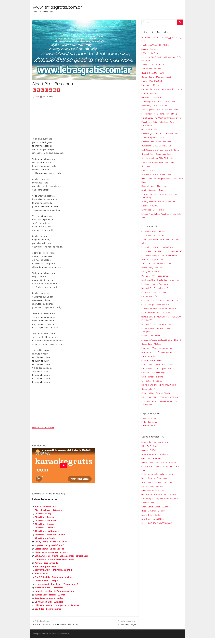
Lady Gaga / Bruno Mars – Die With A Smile (160, 150)
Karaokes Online (148, 419)
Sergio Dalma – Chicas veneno (49, 549)
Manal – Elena (41, 573)
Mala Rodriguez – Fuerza (47, 566)
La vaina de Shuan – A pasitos (49, 602)
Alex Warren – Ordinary (151, 69)
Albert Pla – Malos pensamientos (51, 534)
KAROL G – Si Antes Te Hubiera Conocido (159, 162)
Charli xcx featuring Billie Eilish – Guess (158, 158)
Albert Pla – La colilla (45, 527)
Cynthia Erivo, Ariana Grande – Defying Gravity (161, 89)
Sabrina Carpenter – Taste (152, 137)
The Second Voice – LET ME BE (155, 45)
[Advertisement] (84, 117)
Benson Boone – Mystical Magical (156, 77)
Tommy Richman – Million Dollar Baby (158, 202)
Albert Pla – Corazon (44, 517)
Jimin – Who (146, 166)
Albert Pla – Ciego (43, 513)
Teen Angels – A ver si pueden (49, 598)
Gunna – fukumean (149, 129)
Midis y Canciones (149, 422)
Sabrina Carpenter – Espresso (154, 190)
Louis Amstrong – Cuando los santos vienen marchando (61, 556)
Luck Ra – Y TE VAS (149, 206)
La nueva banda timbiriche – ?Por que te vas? (56, 584)
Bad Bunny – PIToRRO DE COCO (155, 106)
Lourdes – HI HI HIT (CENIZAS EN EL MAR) (54, 559)
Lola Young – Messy (150, 85)
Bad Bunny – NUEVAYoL (152, 97)
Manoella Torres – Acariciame (49, 588)
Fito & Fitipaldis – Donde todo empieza (53, 577)
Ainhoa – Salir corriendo (46, 563)
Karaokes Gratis (148, 425)
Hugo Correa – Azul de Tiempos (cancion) (54, 591)
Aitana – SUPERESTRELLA (152, 65)
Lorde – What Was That (151, 81)
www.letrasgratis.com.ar (57, 7)
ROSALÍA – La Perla (149, 53)
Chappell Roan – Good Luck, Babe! (156, 142)
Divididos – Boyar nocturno (48, 609)
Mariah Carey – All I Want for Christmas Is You (161, 118)
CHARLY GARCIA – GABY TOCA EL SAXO (53, 570)
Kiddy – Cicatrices (149, 93)
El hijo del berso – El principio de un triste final (57, 605)
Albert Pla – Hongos (44, 524)
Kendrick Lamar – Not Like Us (154, 186)
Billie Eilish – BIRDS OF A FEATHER (156, 146)
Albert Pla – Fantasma (45, 520)
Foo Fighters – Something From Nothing (159, 114)
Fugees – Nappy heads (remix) (49, 545)
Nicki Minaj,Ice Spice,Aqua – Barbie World (159, 133)
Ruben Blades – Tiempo (46, 580)
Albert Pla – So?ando (45, 538)
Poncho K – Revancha (45, 506)
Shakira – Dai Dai (148, 49)
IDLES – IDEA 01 (148, 170)
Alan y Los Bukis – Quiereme (48, 510)
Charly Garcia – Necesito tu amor (51, 542)
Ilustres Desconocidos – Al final (50, 595)
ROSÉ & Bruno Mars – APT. (152, 73)
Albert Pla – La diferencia (47, 531)
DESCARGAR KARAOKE (43, 427)
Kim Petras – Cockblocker (152, 210)
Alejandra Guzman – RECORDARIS (51, 552)
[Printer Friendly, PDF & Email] (43, 96)
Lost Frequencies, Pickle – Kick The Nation (159, 110)
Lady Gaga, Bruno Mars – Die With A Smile (159, 101)
